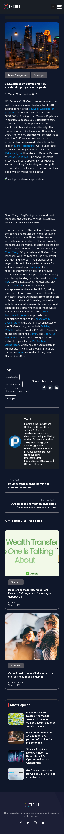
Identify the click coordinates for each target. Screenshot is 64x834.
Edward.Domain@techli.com (38, 461)
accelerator (12, 377)
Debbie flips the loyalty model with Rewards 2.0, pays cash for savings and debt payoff (31, 593)
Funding (10, 391)
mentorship (24, 391)
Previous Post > (48, 500)
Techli (11, 94)
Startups (10, 398)
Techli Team (17, 682)
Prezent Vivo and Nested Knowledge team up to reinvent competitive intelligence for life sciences (41, 719)
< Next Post (13, 480)
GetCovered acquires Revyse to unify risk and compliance (40, 774)
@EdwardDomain (33, 464)
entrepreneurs (13, 384)
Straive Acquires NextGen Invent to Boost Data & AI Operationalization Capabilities (37, 756)
